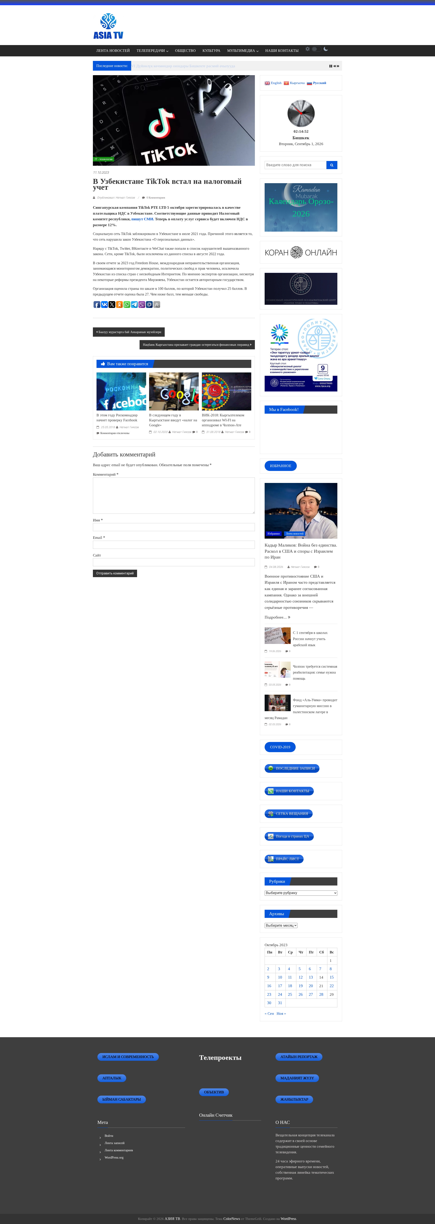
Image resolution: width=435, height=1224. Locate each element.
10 (280, 977)
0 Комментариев (155, 197)
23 (269, 994)
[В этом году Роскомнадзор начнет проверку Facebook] (121, 391)
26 (301, 994)
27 (311, 994)
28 (321, 994)
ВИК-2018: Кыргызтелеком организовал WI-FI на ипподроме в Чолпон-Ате (223, 420)
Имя (98, 520)
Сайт (97, 555)
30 (269, 1003)
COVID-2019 (280, 747)
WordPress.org (114, 1157)
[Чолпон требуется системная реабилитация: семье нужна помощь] (278, 669)
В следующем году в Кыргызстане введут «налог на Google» (173, 420)
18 (290, 986)
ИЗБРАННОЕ (280, 466)
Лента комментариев (119, 1150)
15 (332, 977)
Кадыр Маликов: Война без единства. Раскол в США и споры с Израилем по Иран (301, 550)
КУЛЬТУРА (211, 50)
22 (332, 986)
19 (301, 986)
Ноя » (281, 1013)
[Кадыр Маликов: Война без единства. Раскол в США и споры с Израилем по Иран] (301, 510)
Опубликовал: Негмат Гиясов (115, 197)
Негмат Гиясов (129, 427)
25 (290, 994)
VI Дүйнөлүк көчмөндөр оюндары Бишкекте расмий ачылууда (183, 66)
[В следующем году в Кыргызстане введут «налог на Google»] (173, 391)
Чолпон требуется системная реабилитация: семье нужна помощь (315, 672)
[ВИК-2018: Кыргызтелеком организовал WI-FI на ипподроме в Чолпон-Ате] (226, 391)
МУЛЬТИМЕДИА (241, 50)
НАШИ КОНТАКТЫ (282, 50)
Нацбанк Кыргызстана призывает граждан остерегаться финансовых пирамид (196, 344)
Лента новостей (294, 533)
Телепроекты (220, 1057)
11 (290, 977)
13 (311, 977)
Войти (109, 1136)
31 (280, 1003)
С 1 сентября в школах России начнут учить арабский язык (310, 639)
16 (269, 986)
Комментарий (105, 474)
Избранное (274, 533)
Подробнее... (276, 617)
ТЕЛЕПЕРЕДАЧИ (151, 50)
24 (280, 994)
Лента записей (115, 1143)
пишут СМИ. (143, 219)
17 (280, 986)
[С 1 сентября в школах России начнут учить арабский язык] (278, 635)
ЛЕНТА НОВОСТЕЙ (113, 50)
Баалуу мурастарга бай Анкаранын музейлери (130, 332)
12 (301, 977)
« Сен (269, 1013)
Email (99, 537)
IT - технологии (103, 159)
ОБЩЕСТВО (185, 50)
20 (311, 986)
